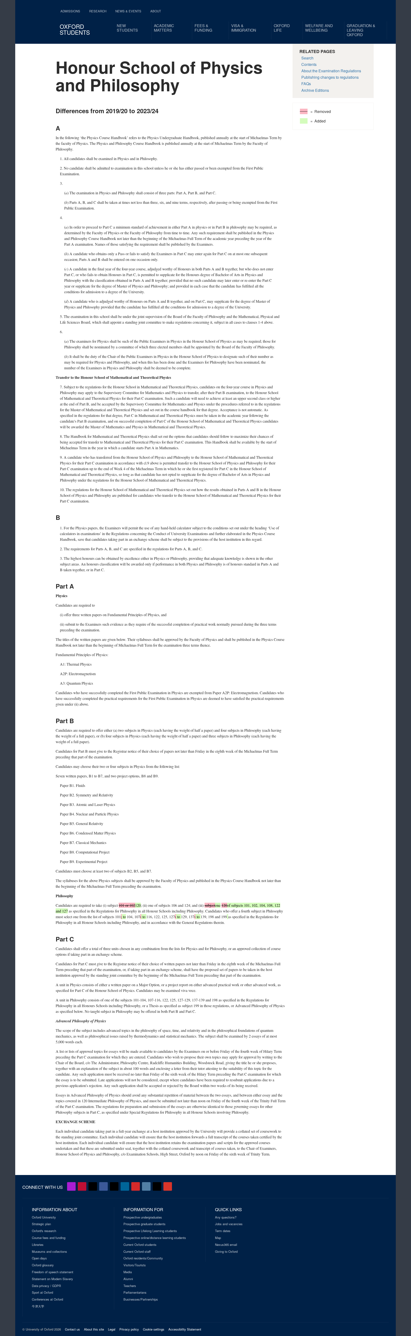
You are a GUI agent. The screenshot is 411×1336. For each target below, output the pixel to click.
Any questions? (225, 1217)
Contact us (72, 1329)
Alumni (128, 1279)
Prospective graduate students (144, 1224)
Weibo (135, 1186)
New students (127, 28)
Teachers (129, 1286)
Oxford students (75, 29)
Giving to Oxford (226, 1251)
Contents (309, 64)
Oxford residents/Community (143, 1258)
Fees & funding (203, 28)
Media (127, 1272)
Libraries (38, 1245)
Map (218, 1238)
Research (97, 11)
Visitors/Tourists (134, 1265)
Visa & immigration (243, 28)
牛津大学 (38, 1306)
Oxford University (44, 1217)
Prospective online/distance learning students (154, 1238)
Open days (39, 1258)
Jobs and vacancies (229, 1224)
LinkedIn (125, 1186)
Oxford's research (44, 1231)
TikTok (114, 1186)
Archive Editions (315, 90)
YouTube (82, 1186)
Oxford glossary (43, 1265)
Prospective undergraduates (142, 1217)
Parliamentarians (135, 1292)
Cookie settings (153, 1329)
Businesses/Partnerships (140, 1299)
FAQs (306, 83)
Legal (111, 1329)
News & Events (128, 11)
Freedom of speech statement (52, 1272)
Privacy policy (129, 1329)
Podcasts (71, 1186)
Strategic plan (41, 1224)
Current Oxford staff (137, 1251)
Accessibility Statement (184, 1329)
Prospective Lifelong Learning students (150, 1231)
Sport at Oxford (42, 1292)
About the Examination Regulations (331, 70)
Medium (157, 1186)
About (155, 11)
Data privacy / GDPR (46, 1286)
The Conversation (167, 1186)
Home (37, 19)
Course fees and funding (48, 1238)
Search (307, 58)
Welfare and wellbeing (319, 28)
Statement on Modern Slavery (52, 1279)
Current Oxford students (140, 1245)
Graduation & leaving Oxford (361, 30)
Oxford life (282, 28)
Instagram (146, 1186)
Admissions (70, 11)
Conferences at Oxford (47, 1299)
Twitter (92, 1186)
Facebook (103, 1186)
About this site (94, 1329)
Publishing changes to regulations (330, 77)
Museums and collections (49, 1251)
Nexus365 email (226, 1245)
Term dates (222, 1231)
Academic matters (164, 28)
